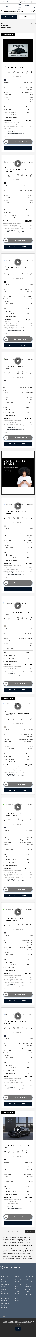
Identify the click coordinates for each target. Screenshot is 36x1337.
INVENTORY (5, 1276)
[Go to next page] (22, 1231)
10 (17, 1231)
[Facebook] (1, 1317)
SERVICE (18, 1276)
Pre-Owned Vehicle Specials (5, 1305)
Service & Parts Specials (18, 1286)
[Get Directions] (27, 2)
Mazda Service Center (17, 1293)
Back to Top (30, 1231)
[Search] (31, 2)
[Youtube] (4, 1317)
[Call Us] (24, 2)
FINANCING (29, 1276)
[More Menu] (2, 6)
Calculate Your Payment (18, 148)
